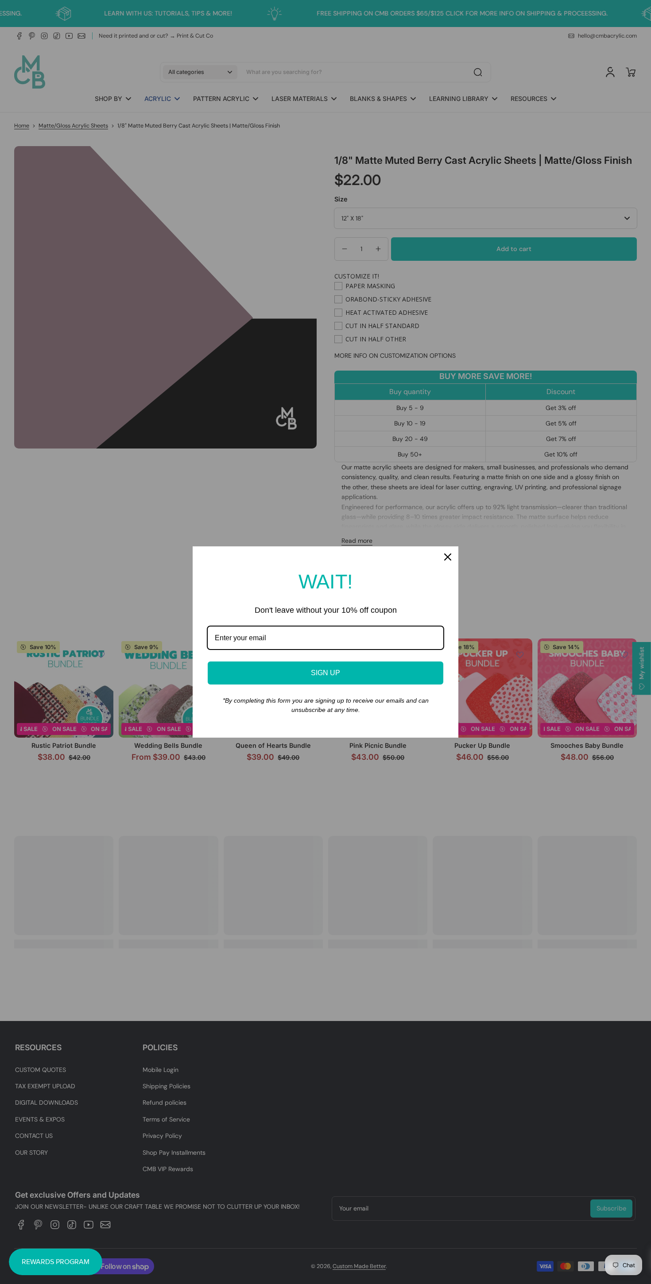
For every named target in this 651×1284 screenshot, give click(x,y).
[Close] (447, 557)
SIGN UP (325, 673)
